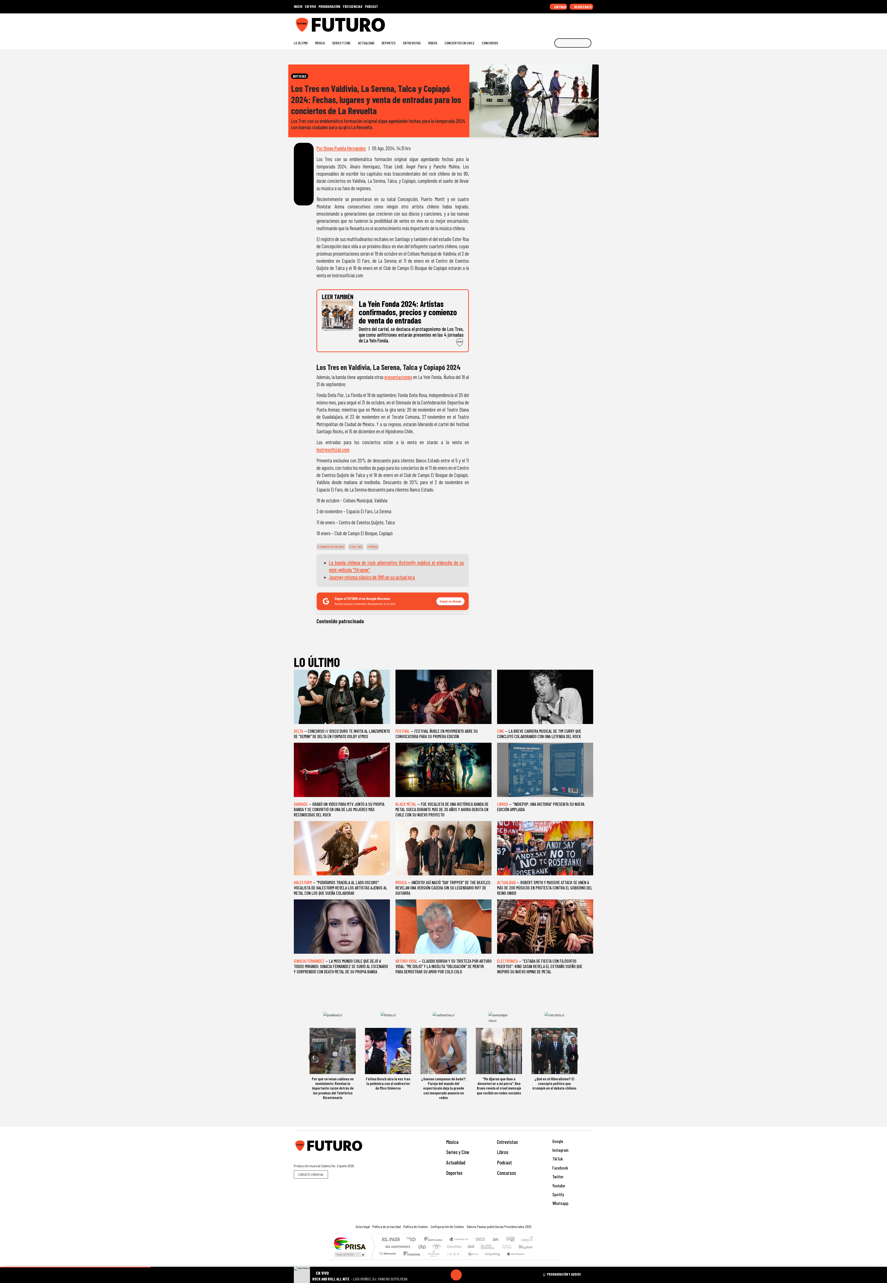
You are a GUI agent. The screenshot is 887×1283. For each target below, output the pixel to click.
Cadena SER (480, 1240)
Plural (432, 1259)
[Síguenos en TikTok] (554, 23)
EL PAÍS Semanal (483, 1246)
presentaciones (398, 377)
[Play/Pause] (456, 1274)
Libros (502, 1152)
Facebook (559, 1167)
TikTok (557, 1158)
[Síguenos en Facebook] (561, 23)
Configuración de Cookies (447, 1226)
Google (557, 1141)
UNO (422, 1246)
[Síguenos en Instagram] (546, 23)
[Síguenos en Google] (539, 23)
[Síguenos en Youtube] (576, 23)
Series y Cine (341, 43)
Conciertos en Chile (459, 43)
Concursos (490, 43)
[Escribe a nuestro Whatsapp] (591, 23)
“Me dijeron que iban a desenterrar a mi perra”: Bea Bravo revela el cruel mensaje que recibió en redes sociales (499, 1085)
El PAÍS (391, 1240)
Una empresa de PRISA (349, 1243)
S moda (471, 1259)
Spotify (557, 1194)
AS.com (495, 1240)
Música (320, 43)
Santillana (434, 1240)
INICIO (298, 6)
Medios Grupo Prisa (349, 1254)
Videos (432, 43)
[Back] (434, 1274)
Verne (497, 1246)
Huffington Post (397, 1246)
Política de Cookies (415, 1226)
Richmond (388, 1259)
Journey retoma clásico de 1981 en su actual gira (372, 577)
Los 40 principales (413, 1240)
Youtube (558, 1185)
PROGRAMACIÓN (329, 6)
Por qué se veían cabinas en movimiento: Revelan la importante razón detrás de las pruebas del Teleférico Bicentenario (333, 1088)
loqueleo (491, 1259)
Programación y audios (564, 1274)
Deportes (388, 43)
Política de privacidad (386, 1226)
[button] (75, 1267)
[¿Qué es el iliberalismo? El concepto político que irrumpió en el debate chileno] (554, 1051)
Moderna (410, 1259)
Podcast (504, 1162)
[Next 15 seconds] (467, 1274)
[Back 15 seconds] (445, 1274)
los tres (356, 547)
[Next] (478, 1274)
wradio (436, 1246)
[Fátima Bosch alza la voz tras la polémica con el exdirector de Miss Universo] (388, 1051)
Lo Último (301, 43)
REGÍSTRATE (583, 7)
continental (471, 1246)
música (373, 547)
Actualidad (366, 43)
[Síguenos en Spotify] (583, 23)
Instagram (559, 1150)
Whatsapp (559, 1203)
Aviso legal (363, 1226)
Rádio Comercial (533, 1259)
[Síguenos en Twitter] (569, 23)
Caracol (527, 1240)
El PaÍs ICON (452, 1259)
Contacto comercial (311, 1174)
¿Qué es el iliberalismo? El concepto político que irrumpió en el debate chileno (554, 1083)
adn (510, 1240)
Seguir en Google (450, 601)
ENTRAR (560, 7)
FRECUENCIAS (352, 6)
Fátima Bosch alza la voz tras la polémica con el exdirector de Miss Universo (388, 1083)
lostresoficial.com (332, 449)
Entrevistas (412, 43)
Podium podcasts (388, 1252)
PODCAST (371, 6)
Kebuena (527, 1246)
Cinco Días (453, 1246)
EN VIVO (310, 6)
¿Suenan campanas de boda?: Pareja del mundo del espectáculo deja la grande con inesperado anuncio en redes (443, 1088)
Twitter (557, 1176)
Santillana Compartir (459, 1240)
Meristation (513, 1259)
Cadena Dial (511, 1246)
